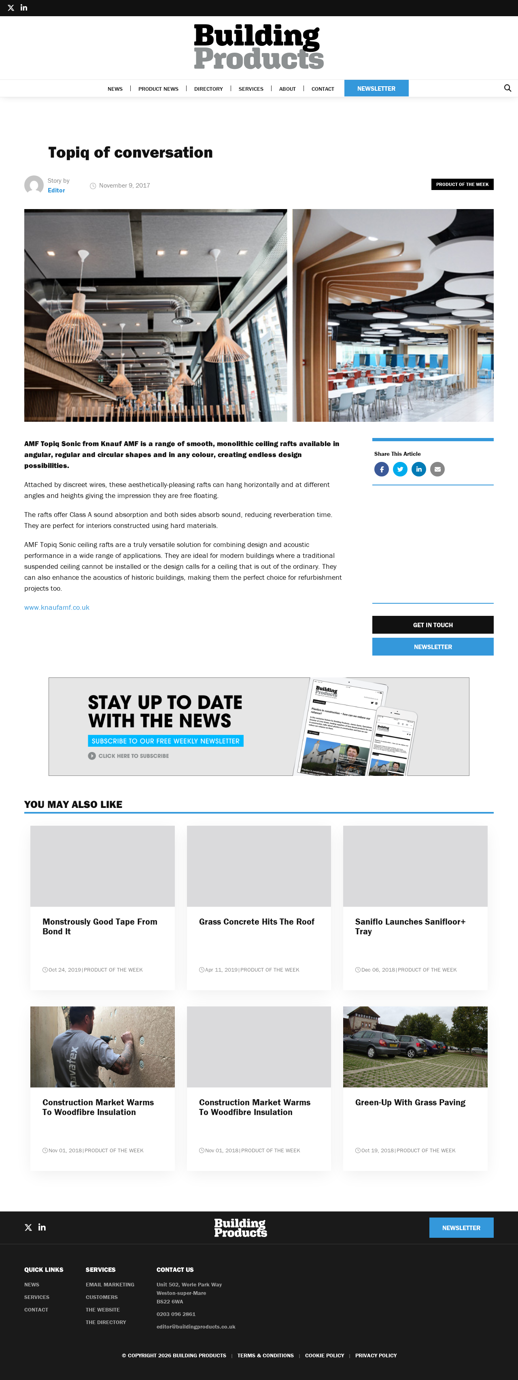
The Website (103, 1309)
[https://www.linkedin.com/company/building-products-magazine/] (24, 8)
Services (251, 88)
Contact (323, 88)
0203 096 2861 (176, 1314)
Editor (56, 190)
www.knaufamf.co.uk (56, 607)
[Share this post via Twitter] (400, 469)
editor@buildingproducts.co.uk (196, 1326)
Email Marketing (110, 1284)
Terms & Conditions (266, 1355)
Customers (102, 1297)
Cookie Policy (324, 1355)
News (115, 88)
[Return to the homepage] (259, 46)
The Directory (106, 1322)
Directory (208, 88)
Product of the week (462, 184)
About (287, 88)
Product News (158, 88)
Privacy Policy (376, 1355)
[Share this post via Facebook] (381, 469)
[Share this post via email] (437, 469)
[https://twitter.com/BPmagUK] (11, 8)
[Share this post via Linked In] (419, 469)
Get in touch (433, 625)
